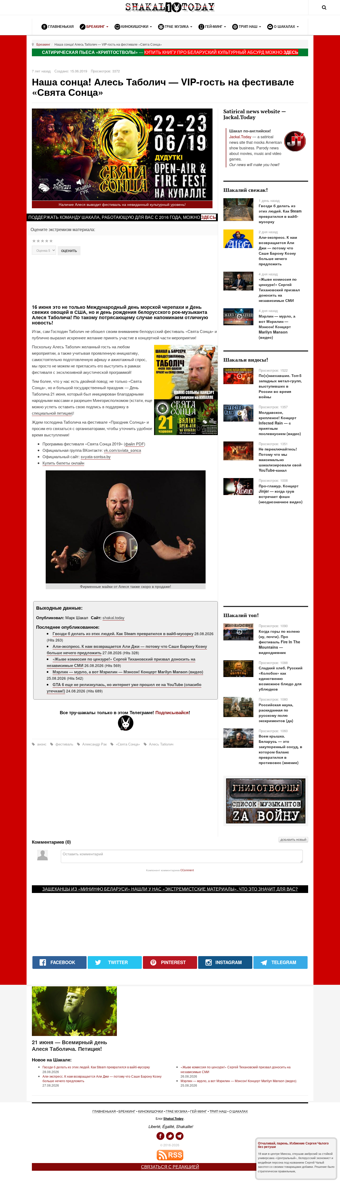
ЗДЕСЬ (290, 52)
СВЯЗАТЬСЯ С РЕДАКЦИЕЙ (170, 1167)
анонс (42, 744)
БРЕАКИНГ (126, 1111)
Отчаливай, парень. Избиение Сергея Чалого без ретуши (293, 1145)
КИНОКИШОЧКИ (150, 1111)
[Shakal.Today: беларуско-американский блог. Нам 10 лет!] (170, 7)
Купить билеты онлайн (63, 463)
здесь (208, 217)
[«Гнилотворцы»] (265, 800)
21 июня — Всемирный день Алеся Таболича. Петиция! (69, 1045)
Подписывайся (172, 712)
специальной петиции (52, 413)
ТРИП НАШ (218, 1111)
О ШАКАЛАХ (238, 1111)
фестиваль (64, 744)
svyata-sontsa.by (96, 456)
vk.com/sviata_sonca (122, 450)
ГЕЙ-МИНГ (198, 1111)
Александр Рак (94, 744)
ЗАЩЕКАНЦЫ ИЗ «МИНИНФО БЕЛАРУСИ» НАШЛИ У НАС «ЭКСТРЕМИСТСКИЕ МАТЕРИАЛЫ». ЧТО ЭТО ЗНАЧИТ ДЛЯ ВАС (168, 889)
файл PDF (134, 443)
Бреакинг (43, 44)
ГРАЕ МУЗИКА (177, 1111)
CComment (187, 870)
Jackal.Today (240, 136)
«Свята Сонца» (128, 744)
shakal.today (114, 617)
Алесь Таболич (160, 744)
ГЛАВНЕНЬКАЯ (104, 1111)
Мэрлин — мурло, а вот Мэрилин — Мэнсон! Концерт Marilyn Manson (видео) (128, 672)
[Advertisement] (125, 279)
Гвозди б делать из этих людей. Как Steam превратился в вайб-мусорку (123, 633)
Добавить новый (293, 840)
